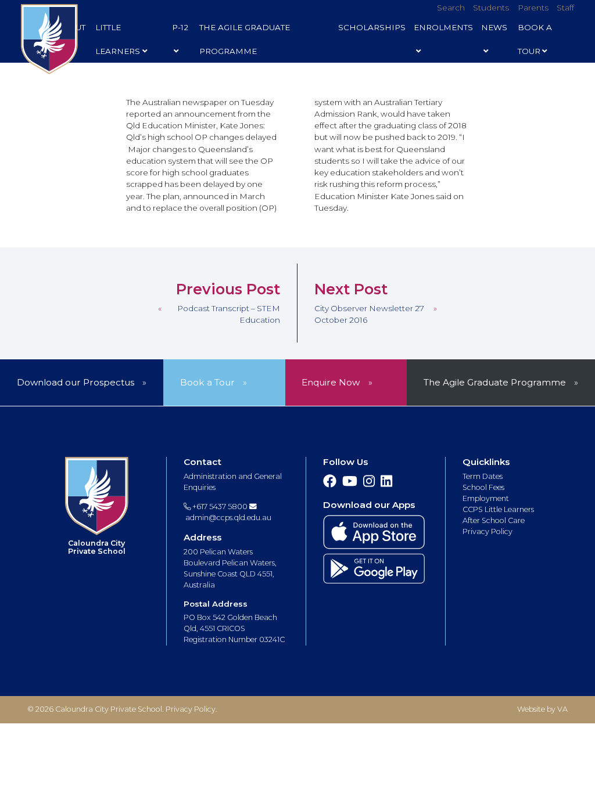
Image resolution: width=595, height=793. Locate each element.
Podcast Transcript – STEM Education (228, 314)
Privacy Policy (487, 531)
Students (491, 7)
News (494, 27)
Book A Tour (535, 39)
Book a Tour (207, 382)
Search (451, 7)
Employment (486, 498)
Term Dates (483, 476)
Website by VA (542, 709)
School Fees (483, 487)
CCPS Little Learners (498, 509)
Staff (565, 7)
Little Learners (117, 39)
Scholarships (372, 27)
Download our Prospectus (75, 382)
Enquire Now (331, 382)
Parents (533, 7)
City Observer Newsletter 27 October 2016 (369, 314)
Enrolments (443, 27)
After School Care (494, 520)
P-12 (180, 27)
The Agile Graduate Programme (244, 39)
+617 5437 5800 (219, 506)
